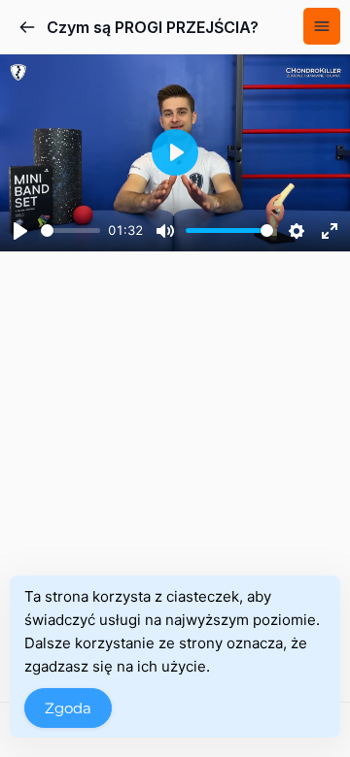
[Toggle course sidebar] (321, 26)
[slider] (70, 230)
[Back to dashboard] (27, 27)
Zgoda (68, 708)
